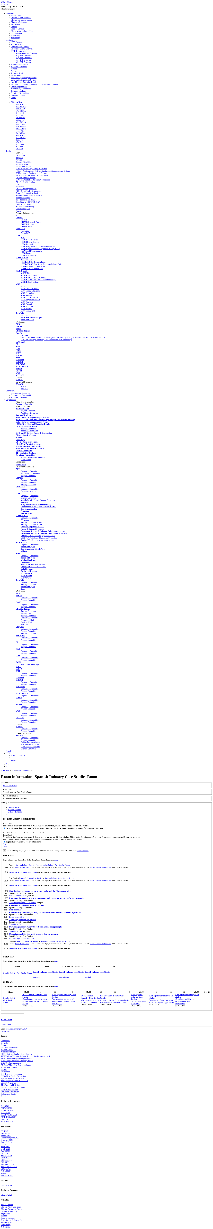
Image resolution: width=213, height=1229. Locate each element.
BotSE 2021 (6, 1135)
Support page (5, 1031)
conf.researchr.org (13, 1029)
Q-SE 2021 (5, 1149)
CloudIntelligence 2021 (10, 1138)
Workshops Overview (19, 64)
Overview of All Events (20, 47)
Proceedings (15, 35)
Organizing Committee (29, 471)
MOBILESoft (26, 273)
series (13, 770)
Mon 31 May (21, 138)
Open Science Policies (24, 204)
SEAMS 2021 (6, 1195)
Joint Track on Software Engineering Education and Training (34, 84)
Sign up (9, 766)
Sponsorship (11, 391)
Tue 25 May (20, 124)
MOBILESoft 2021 (8, 1117)
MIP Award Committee (30, 744)
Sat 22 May (20, 118)
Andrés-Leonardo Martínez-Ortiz (100, 867)
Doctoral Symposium (19, 86)
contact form (6, 1024)
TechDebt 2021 (7, 1121)
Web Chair (25, 624)
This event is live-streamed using (20, 872)
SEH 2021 (5, 1158)
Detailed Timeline (15, 812)
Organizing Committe (24, 404)
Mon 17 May (21, 106)
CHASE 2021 (6, 1108)
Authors (14, 27)
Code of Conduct (17, 29)
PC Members (26, 520)
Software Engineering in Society (23, 80)
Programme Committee (30, 491)
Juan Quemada (15, 924)
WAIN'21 (5, 1173)
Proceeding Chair (27, 620)
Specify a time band (33, 842)
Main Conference (24, 770)
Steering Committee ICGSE (31, 524)
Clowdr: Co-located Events (21, 20)
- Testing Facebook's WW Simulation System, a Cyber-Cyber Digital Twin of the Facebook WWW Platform (63, 337)
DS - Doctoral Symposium (26, 189)
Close (5, 846)
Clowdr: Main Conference (21, 18)
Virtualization (26, 460)
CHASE (24, 220)
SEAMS (24, 386)
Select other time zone (94, 828)
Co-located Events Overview (22, 49)
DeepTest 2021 (7, 1140)
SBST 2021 (5, 1153)
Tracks (8, 151)
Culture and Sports (18, 95)
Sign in (8, 764)
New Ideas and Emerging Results (24, 82)
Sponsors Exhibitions (19, 67)
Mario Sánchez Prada (17, 895)
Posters (18, 184)
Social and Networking (20, 93)
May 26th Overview (24, 58)
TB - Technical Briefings (25, 200)
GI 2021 (4, 1144)
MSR (23, 286)
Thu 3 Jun (20, 144)
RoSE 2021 (5, 1151)
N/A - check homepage (30, 664)
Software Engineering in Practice (23, 78)
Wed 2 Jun (20, 142)
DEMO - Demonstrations (26, 178)
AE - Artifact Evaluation (25, 182)
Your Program (16, 44)
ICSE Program (16, 42)
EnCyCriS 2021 (7, 1142)
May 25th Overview (24, 55)
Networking (15, 38)
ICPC (23, 237)
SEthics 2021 (6, 1169)
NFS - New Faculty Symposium (28, 191)
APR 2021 (5, 1131)
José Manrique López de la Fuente (22, 903)
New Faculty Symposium (21, 89)
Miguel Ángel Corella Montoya (21, 938)
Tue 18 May (20, 109)
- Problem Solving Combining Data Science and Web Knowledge (46, 340)
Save (5, 844)
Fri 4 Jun (19, 146)
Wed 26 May (21, 126)
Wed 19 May (21, 111)
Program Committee (28, 411)
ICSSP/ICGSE (26, 260)
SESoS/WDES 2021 (9, 1167)
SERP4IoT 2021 (7, 1164)
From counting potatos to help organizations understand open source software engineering (47, 898)
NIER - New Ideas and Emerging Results (32, 175)
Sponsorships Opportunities (21, 395)
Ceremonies (20, 155)
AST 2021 (5, 1106)
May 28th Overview (24, 62)
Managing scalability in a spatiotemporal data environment (33, 934)
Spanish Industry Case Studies (27, 193)
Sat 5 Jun (19, 149)
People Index (21, 464)
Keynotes (14, 69)
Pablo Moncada (15, 910)
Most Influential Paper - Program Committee (38, 500)
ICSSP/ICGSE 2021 (9, 1115)
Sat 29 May (20, 133)
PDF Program (16, 33)
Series (13, 760)
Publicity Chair (26, 622)
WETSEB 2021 (7, 1175)
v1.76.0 (24, 1029)
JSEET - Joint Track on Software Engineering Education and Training (43, 171)
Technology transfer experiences (22, 920)
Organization (11, 400)
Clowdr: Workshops (19, 22)
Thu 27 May (21, 129)
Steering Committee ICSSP (31, 522)
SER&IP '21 (6, 1162)
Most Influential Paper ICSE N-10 (29, 195)
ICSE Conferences (18, 755)
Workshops (20, 186)
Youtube (34, 872)
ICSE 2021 (5, 770)
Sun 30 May (20, 135)
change (56, 860)
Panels (13, 98)
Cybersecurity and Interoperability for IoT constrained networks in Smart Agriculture (45, 912)
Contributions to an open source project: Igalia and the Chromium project (40, 891)
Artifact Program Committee (32, 742)
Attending (10, 13)
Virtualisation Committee (30, 747)
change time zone (83, 851)
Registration (15, 24)
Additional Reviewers (29, 413)
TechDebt (24, 315)
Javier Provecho (15, 931)
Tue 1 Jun (19, 140)
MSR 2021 (5, 1119)
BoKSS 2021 (6, 1133)
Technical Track (17, 73)
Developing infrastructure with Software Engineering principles (35, 927)
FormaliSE (25, 231)
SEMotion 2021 (7, 1160)
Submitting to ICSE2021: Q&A (28, 202)
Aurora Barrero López (22, 867)
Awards (14, 71)
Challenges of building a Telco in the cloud (26, 905)
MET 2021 (5, 1147)
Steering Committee (28, 484)
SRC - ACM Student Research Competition (33, 180)
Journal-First (16, 75)
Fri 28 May (20, 131)
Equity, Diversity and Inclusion (33, 457)
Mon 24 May (21, 122)
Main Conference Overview (27, 53)
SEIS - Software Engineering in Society (31, 173)
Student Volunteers (23, 198)
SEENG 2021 (6, 1155)
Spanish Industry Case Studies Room (55, 865)
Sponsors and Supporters (20, 393)
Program (9, 40)
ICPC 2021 (5, 1113)
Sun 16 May (20, 104)
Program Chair (26, 613)
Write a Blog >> (7, 2)
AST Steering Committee (30, 473)
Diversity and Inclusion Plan (22, 31)
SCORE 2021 (6, 1185)
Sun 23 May (20, 120)
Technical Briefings (18, 91)
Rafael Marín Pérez (16, 917)
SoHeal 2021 (6, 1171)
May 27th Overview (24, 60)
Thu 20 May (21, 113)
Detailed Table (13, 807)
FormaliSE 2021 (7, 1110)
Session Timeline (14, 810)
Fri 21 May (20, 115)
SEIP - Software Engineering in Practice (31, 169)
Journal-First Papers (23, 166)
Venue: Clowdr (17, 15)
